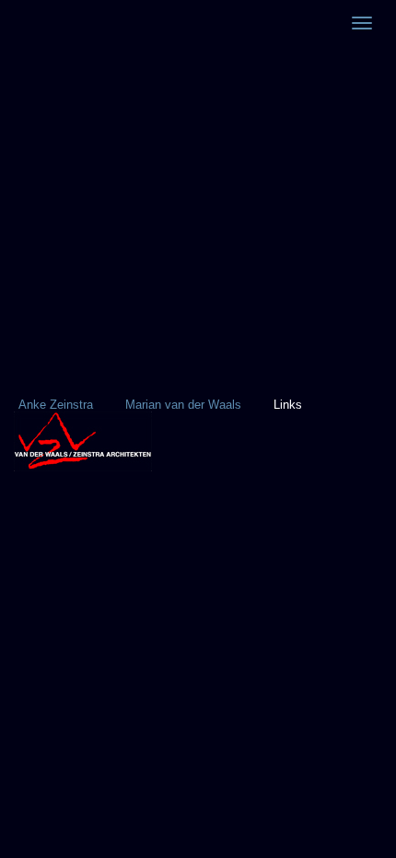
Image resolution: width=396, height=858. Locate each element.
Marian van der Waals (183, 405)
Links (288, 405)
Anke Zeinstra (55, 405)
